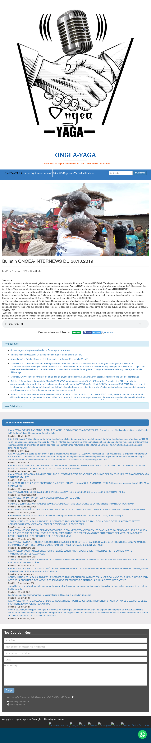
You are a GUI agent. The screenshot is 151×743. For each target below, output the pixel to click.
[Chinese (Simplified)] (59, 725)
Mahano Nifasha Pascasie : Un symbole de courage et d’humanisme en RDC (46, 354)
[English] (74, 725)
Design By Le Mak (140, 725)
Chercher (141, 173)
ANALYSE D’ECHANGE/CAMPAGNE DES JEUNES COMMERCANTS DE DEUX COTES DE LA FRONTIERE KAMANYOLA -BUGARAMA (71, 503)
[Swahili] (125, 725)
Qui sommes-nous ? (42, 173)
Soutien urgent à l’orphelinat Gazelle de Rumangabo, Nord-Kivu (40, 350)
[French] (83, 725)
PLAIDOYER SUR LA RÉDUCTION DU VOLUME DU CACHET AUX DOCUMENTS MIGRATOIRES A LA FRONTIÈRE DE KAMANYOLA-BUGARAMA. (77, 509)
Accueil (28, 173)
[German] (93, 725)
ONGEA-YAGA (13, 173)
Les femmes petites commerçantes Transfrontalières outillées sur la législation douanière (49, 594)
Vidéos (77, 173)
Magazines (68, 173)
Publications (87, 173)
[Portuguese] (104, 725)
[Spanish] (116, 725)
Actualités (58, 173)
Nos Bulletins (12, 343)
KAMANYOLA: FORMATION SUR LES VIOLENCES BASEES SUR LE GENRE (44, 497)
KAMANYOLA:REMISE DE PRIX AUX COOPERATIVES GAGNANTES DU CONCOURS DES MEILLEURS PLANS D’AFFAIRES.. (67, 491)
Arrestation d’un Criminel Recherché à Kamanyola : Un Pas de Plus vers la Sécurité (49, 359)
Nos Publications (13, 406)
